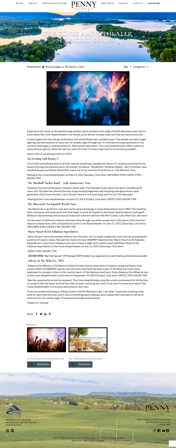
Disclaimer (100, 440)
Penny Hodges (53, 66)
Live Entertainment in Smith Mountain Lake (45, 358)
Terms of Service (89, 440)
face (159, 430)
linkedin (168, 430)
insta (155, 430)
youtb (164, 430)
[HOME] (84, 7)
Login (93, 438)
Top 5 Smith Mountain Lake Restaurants (85, 358)
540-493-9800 (164, 425)
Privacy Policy (77, 440)
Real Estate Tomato (117, 438)
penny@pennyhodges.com (157, 422)
